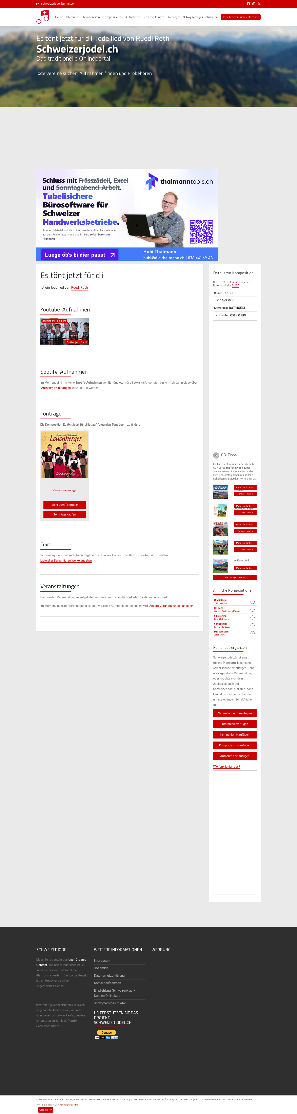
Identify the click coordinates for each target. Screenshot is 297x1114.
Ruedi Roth (79, 287)
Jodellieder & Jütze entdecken (240, 17)
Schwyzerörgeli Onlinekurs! (200, 17)
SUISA (235, 285)
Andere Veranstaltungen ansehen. (171, 606)
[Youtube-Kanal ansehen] (258, 3)
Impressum (102, 961)
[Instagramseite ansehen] (253, 3)
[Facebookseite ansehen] (247, 3)
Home (59, 17)
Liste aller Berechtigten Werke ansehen (66, 560)
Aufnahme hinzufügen (56, 388)
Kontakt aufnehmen (107, 983)
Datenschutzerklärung (67, 1104)
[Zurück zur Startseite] (42, 15)
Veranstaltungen (154, 17)
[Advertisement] (148, 138)
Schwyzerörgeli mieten (110, 1003)
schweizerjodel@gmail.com (58, 3)
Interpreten (72, 17)
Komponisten (91, 17)
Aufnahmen (133, 17)
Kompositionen (113, 17)
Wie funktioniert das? (226, 766)
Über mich (101, 968)
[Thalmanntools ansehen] (127, 213)
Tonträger (173, 17)
